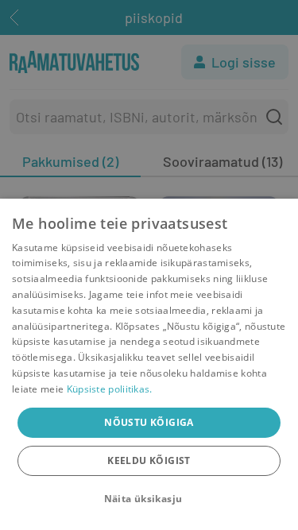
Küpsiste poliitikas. (110, 389)
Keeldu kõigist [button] (149, 460)
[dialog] (149, 364)
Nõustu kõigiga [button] (149, 422)
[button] (149, 499)
